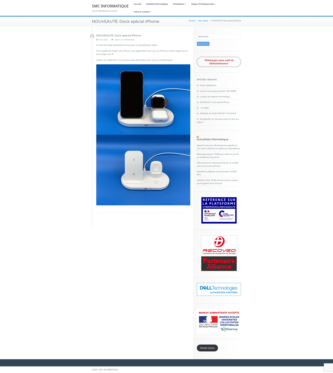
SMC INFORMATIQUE (110, 6)
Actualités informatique (212, 139)
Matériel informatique (157, 4)
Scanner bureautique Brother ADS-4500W (218, 91)
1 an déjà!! (204, 108)
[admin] (92, 36)
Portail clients (207, 348)
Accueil (137, 4)
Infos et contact (142, 12)
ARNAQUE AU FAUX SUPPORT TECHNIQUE (218, 113)
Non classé (203, 20)
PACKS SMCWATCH (208, 85)
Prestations (178, 4)
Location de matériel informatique (215, 97)
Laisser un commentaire (124, 40)
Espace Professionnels (202, 4)
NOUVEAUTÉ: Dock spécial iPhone (214, 102)
